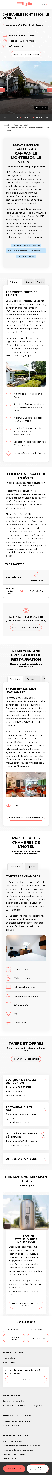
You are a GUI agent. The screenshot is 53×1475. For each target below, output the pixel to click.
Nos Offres (9, 1362)
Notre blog (9, 1358)
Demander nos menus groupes (26, 817)
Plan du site (9, 1459)
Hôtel (15, 117)
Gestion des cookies (14, 1454)
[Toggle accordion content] (43, 1081)
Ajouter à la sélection (26, 54)
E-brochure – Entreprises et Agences (23, 1405)
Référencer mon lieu (14, 1401)
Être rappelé (37, 1338)
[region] (26, 61)
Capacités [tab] (31, 866)
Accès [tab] (29, 282)
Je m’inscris (26, 1380)
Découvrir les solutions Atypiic (26, 1304)
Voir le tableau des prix (26, 628)
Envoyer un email (14, 1338)
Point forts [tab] (15, 282)
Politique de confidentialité (18, 1450)
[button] (2, 90)
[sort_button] (23, 572)
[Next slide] (46, 117)
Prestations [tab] (32, 679)
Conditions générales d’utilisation (21, 1445)
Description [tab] (15, 679)
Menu (5, 6)
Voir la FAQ (14, 1329)
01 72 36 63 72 (38, 1329)
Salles (27, 117)
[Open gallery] (21, 591)
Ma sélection (39, 1469)
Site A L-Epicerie (12, 1425)
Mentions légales (12, 1441)
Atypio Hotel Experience (16, 1421)
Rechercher (14, 1469)
